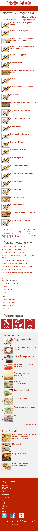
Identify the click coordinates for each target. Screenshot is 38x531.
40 (21, 237)
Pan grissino (19, 416)
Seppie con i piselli (21, 390)
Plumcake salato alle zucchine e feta (22, 382)
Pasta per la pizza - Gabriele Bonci (22, 374)
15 (18, 233)
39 (18, 237)
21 (35, 233)
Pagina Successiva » (29, 20)
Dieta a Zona (4, 487)
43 (29, 237)
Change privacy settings (28, 525)
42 (26, 237)
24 (9, 235)
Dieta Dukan (4, 485)
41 (23, 237)
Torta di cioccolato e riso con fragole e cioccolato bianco (18, 256)
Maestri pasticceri (9, 299)
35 (6, 237)
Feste (5, 287)
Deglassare (4, 505)
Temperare (4, 503)
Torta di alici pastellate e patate (12, 269)
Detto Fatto (4, 491)
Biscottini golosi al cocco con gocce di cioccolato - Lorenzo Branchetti (24, 436)
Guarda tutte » (30, 424)
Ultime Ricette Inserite (18, 242)
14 (15, 233)
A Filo (2, 500)
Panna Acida (4, 506)
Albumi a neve (5, 497)
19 (29, 233)
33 (35, 235)
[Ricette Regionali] (6, 324)
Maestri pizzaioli (9, 305)
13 (12, 233)
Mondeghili (16, 444)
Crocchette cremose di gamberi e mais (14, 260)
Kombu (3, 508)
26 (15, 235)
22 (3, 235)
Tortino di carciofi (21, 398)
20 (32, 233)
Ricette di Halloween (6, 484)
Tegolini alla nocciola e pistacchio (13, 249)
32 (32, 235)
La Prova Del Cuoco (6, 488)
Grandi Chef (7, 290)
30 (26, 235)
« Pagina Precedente (8, 20)
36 (9, 237)
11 (6, 233)
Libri (4, 296)
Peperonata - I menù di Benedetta (23, 365)
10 (3, 233)
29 (23, 235)
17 (23, 233)
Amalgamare (4, 502)
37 (12, 237)
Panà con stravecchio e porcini (23, 340)
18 (26, 233)
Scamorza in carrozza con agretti (12, 252)
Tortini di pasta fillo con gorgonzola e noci (15, 263)
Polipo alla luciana (19, 454)
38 (15, 237)
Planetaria (4, 499)
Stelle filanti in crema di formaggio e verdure (16, 273)
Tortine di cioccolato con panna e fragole (24, 357)
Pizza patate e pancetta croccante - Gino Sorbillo (18, 266)
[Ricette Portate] (30, 324)
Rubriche (6, 308)
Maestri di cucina (9, 302)
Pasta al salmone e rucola (24, 407)
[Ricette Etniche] (18, 324)
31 (29, 235)
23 (6, 235)
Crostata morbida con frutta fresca (13, 246)
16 (20, 233)
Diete (5, 293)
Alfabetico (33, 17)
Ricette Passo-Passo (11, 431)
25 (12, 235)
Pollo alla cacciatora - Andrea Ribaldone (21, 464)
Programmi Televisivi (10, 283)
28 (21, 235)
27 (18, 235)
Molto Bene (4, 490)
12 (9, 233)
